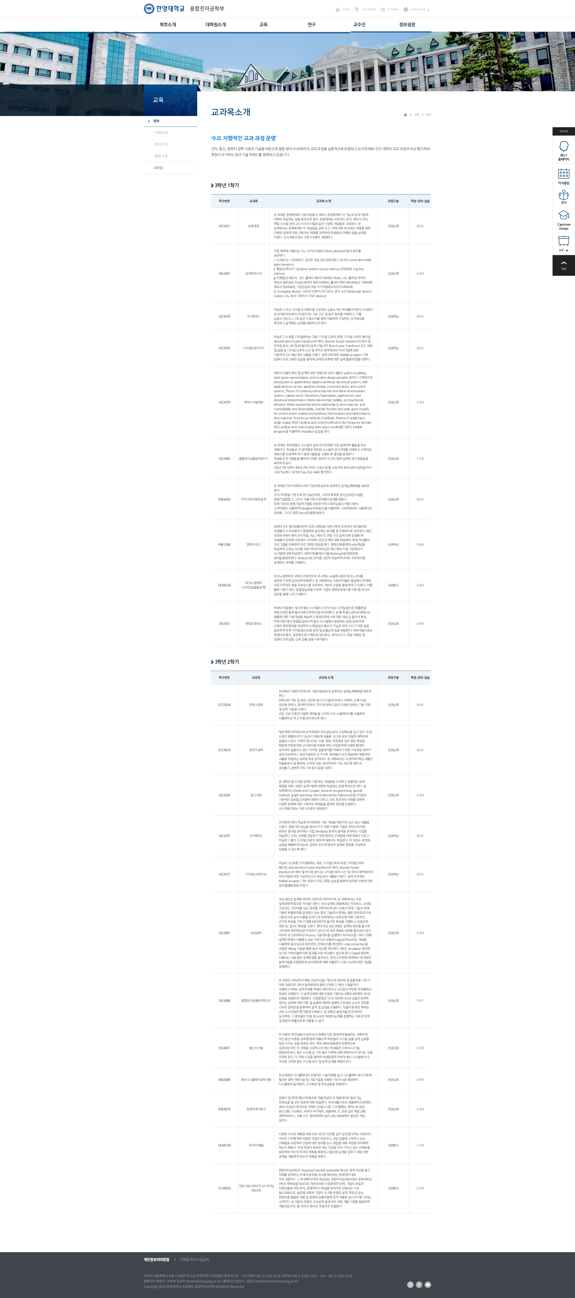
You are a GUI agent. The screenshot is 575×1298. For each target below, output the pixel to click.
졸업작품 (161, 156)
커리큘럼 (563, 183)
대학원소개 (216, 24)
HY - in (563, 250)
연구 (311, 24)
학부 (156, 121)
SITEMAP (393, 9)
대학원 (158, 168)
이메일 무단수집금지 (195, 1259)
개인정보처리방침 (156, 1259)
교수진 (359, 24)
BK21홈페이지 (563, 157)
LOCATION (369, 9)
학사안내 (161, 144)
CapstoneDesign (563, 226)
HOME (346, 9)
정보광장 (407, 24)
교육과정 (161, 132)
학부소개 (168, 24)
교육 (263, 24)
